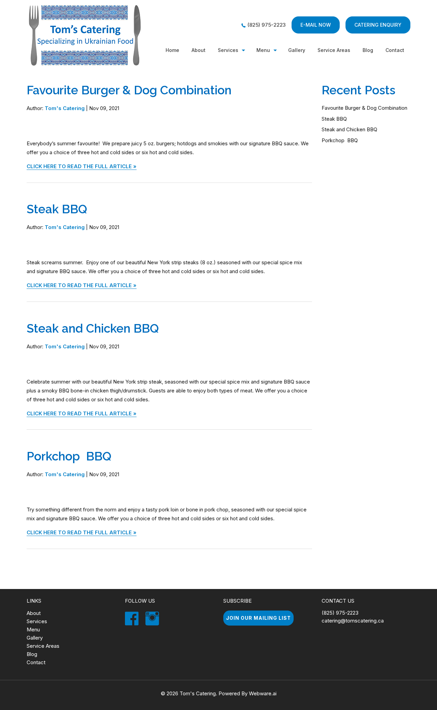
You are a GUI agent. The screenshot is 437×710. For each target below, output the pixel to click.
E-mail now (315, 25)
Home (172, 50)
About (199, 50)
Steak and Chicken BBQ (93, 328)
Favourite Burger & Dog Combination (129, 90)
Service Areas (43, 646)
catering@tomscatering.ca (353, 620)
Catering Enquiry (377, 25)
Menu (263, 50)
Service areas (334, 50)
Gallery (296, 50)
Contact (394, 50)
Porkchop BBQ (69, 456)
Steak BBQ (57, 209)
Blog (368, 50)
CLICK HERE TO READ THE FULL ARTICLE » (82, 166)
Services (228, 50)
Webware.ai (263, 693)
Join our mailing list (258, 618)
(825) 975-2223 (267, 25)
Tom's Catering (198, 693)
